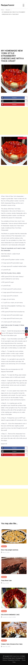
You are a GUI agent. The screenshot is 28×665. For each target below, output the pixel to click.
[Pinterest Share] (26, 334)
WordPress (17, 660)
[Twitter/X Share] (26, 331)
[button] (26, 337)
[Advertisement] (14, 30)
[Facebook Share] (26, 328)
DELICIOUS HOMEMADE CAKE (10, 614)
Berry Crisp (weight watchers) (9, 550)
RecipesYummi (7, 5)
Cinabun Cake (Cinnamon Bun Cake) (11, 644)
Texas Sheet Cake (6, 580)
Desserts (4, 546)
